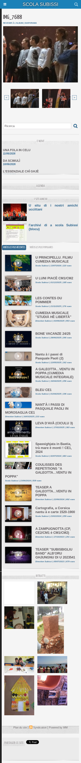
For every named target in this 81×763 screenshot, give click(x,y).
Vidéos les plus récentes (14, 247)
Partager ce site (14, 743)
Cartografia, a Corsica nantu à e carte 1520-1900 (55, 510)
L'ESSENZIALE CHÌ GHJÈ (21, 169)
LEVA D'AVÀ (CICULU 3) (54, 423)
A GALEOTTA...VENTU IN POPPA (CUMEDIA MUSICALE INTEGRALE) (55, 373)
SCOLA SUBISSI (40, 4)
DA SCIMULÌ (11, 158)
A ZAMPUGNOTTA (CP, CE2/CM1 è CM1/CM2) (53, 531)
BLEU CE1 (43, 390)
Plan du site (20, 727)
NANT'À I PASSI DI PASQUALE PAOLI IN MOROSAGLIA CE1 (36, 408)
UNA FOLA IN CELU (16, 147)
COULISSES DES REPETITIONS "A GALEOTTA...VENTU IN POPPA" (38, 470)
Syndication (40, 727)
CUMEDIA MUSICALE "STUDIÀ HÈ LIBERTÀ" (53, 315)
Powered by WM (58, 727)
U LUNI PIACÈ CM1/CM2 (54, 278)
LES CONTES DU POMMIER (48, 300)
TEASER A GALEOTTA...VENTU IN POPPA (53, 491)
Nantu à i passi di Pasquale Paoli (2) (49, 356)
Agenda (40, 186)
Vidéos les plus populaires (41, 247)
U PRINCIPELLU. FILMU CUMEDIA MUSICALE (54, 259)
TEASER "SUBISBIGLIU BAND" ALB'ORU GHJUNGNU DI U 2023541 (55, 553)
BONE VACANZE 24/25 (52, 334)
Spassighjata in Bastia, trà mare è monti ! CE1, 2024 (53, 448)
